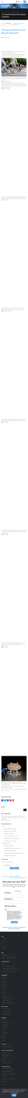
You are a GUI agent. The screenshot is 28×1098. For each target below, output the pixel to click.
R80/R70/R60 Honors (6, 1013)
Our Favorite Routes (6, 1008)
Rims (3, 995)
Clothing (4, 1027)
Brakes (3, 980)
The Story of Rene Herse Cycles (8, 966)
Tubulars (4, 946)
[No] (26, 1093)
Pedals (3, 992)
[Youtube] (19, 2)
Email (13, 800)
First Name (8, 893)
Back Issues (4, 1057)
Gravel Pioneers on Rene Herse (8, 971)
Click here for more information (8, 789)
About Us (4, 963)
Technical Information (6, 1071)
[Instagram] (21, 2)
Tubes (3, 948)
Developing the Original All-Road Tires (10, 968)
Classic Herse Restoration (7, 1002)
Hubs (3, 990)
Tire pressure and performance (10, 836)
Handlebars (4, 985)
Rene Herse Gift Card (6, 1046)
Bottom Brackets (5, 977)
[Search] (25, 810)
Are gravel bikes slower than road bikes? (12, 848)
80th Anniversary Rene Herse (8, 955)
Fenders (4, 1030)
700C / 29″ (4, 938)
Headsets (4, 987)
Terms (15, 919)
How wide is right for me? (9, 833)
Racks (3, 1037)
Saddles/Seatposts (6, 997)
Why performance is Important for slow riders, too (14, 853)
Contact (4, 1084)
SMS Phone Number (11, 906)
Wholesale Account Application (8, 1079)
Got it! (14, 1095)
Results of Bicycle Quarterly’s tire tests (12, 838)
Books (3, 1060)
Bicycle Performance (6, 843)
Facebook (2, 800)
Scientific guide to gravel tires (10, 828)
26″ (3, 943)
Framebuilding (5, 1032)
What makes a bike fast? (9, 846)
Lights (3, 1035)
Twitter (5, 800)
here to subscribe (5, 790)
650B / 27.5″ (4, 941)
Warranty (4, 1076)
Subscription (5, 1052)
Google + (10, 800)
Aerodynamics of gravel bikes (10, 850)
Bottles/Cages (5, 1025)
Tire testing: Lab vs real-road (10, 841)
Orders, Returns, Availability (8, 1069)
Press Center (5, 1081)
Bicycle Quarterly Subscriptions (8, 1073)
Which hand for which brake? (10, 855)
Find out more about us (6, 820)
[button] (2, 2)
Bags (3, 1020)
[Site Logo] (5, 6)
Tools (3, 1040)
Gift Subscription (5, 1055)
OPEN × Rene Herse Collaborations (9, 957)
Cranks (3, 982)
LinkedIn (8, 800)
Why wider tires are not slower (10, 831)
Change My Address (6, 1062)
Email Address (9, 899)
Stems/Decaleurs (5, 1000)
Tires (3, 826)
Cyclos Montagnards (6, 1011)
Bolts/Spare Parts (6, 1022)
